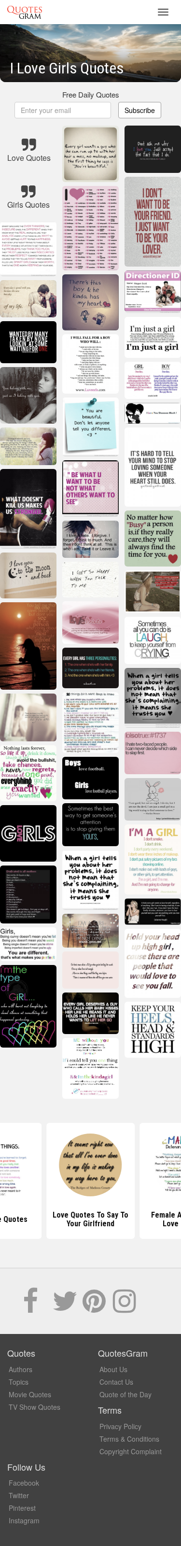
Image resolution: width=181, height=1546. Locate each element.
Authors (20, 1369)
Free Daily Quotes (90, 94)
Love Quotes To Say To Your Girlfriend (90, 1219)
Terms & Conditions (129, 1439)
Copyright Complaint (130, 1451)
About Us (113, 1369)
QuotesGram (24, 12)
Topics (18, 1382)
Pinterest (22, 1508)
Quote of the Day (125, 1394)
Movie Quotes (30, 1394)
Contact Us (116, 1382)
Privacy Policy (120, 1426)
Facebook (24, 1483)
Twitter (19, 1495)
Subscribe (140, 110)
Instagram (24, 1520)
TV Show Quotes (34, 1407)
